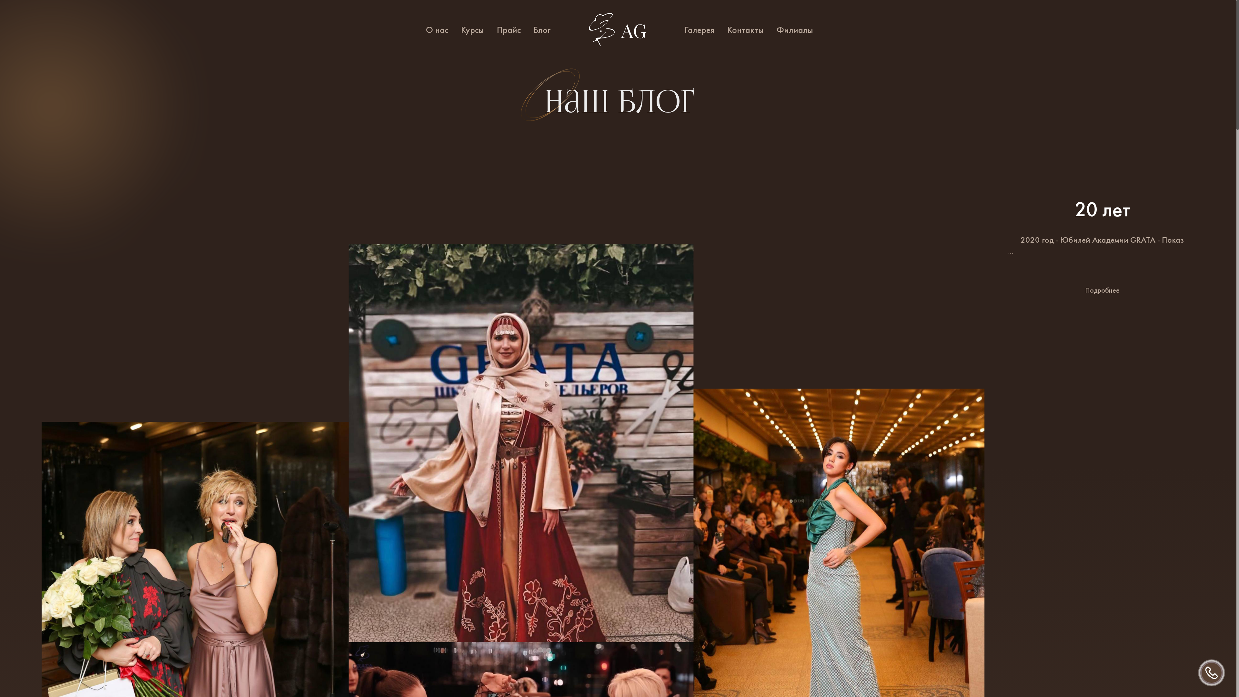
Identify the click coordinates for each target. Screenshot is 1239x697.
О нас (437, 30)
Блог (542, 30)
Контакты (745, 30)
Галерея (699, 30)
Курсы (472, 30)
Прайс (509, 30)
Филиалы (795, 30)
